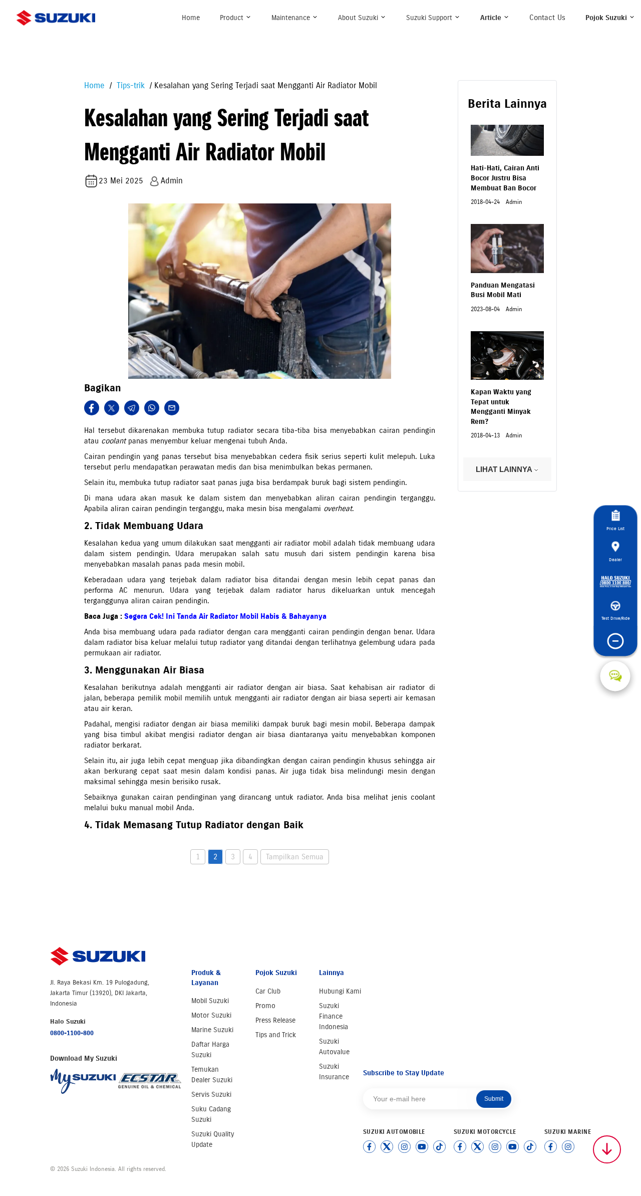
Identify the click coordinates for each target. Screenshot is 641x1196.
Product (232, 18)
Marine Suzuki (212, 1030)
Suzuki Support (430, 18)
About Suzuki (359, 18)
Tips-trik (129, 85)
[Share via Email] (171, 407)
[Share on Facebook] (91, 407)
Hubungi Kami (340, 991)
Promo (265, 1006)
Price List (615, 528)
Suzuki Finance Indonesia (333, 1016)
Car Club (267, 991)
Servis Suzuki (211, 1094)
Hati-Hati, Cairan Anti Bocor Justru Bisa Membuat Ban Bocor (505, 178)
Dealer (615, 559)
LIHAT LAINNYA (505, 469)
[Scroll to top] (607, 1149)
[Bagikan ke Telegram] (131, 407)
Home (191, 18)
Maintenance (291, 18)
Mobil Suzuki (210, 1001)
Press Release (275, 1020)
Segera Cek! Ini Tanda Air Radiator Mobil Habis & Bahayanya (225, 616)
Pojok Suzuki (607, 18)
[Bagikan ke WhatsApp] (151, 407)
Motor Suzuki (211, 1015)
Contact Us (547, 17)
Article (491, 18)
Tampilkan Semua (295, 856)
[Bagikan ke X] (111, 407)
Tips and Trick (275, 1035)
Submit (493, 1098)
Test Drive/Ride (615, 618)
